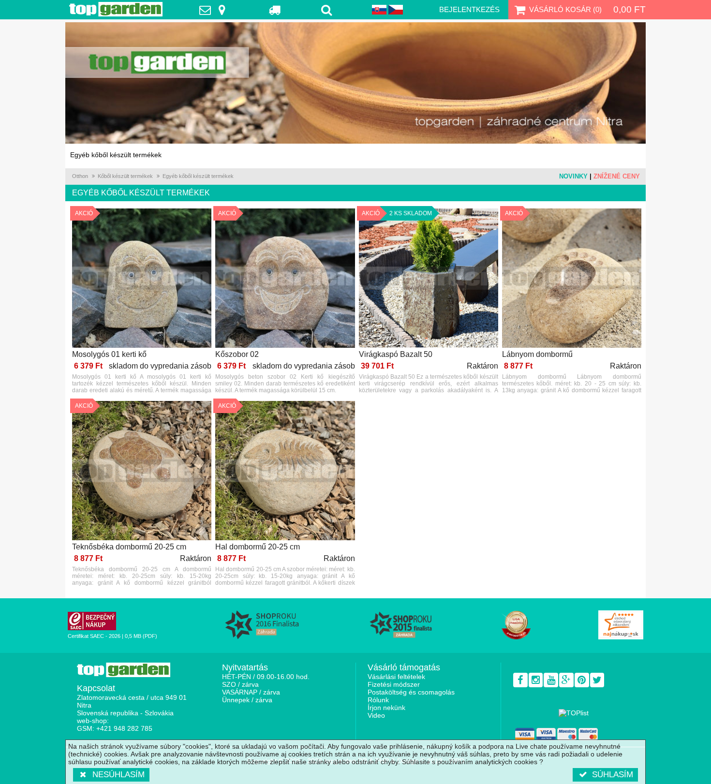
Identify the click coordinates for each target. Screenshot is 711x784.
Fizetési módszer (394, 684)
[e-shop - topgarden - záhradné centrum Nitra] (355, 83)
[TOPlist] (574, 713)
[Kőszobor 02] (285, 278)
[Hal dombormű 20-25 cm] (285, 471)
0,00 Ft (629, 9)
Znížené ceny (616, 176)
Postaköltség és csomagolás (411, 692)
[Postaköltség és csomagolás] (275, 9)
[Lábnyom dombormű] (571, 278)
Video (376, 715)
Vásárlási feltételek (396, 676)
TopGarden (116, 9)
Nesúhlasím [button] (118, 774)
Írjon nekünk (386, 707)
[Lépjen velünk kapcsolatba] (215, 9)
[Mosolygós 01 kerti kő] (141, 278)
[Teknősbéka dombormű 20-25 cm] (141, 471)
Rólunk (378, 700)
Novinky (573, 176)
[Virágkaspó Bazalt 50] (428, 278)
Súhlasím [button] (612, 774)
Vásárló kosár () (565, 9)
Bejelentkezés (469, 9)
